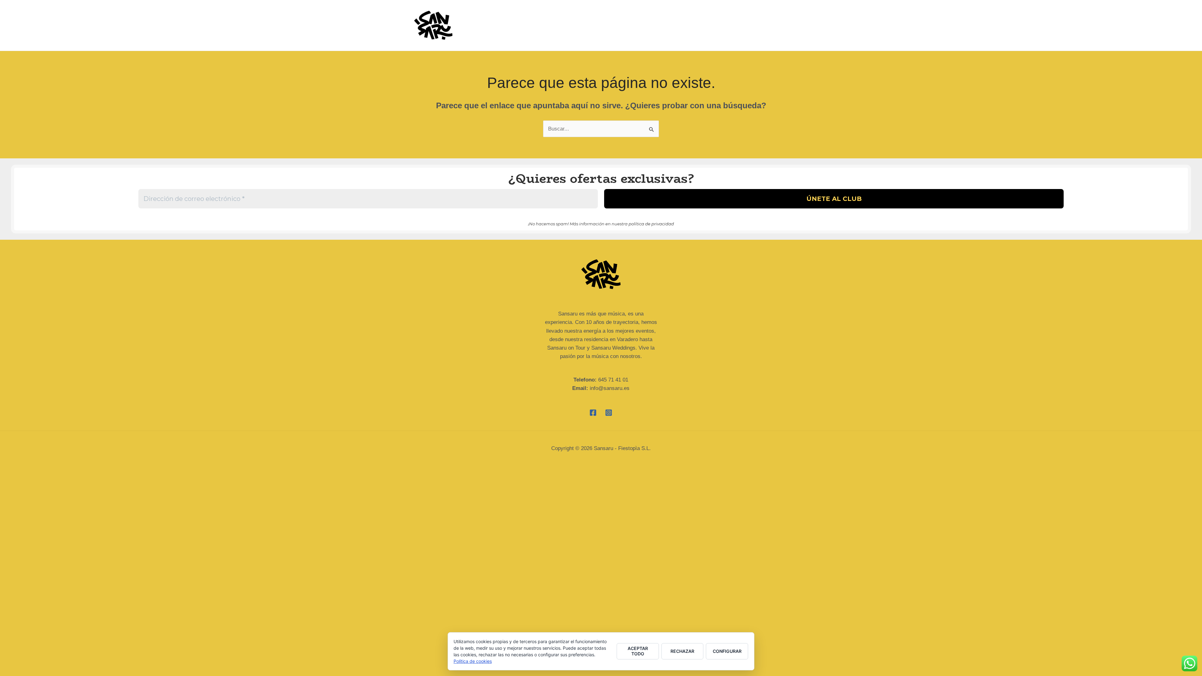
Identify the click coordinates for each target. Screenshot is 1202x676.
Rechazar (682, 651)
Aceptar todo (638, 651)
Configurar (727, 651)
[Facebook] (593, 412)
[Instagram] (608, 412)
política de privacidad (651, 223)
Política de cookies (473, 661)
